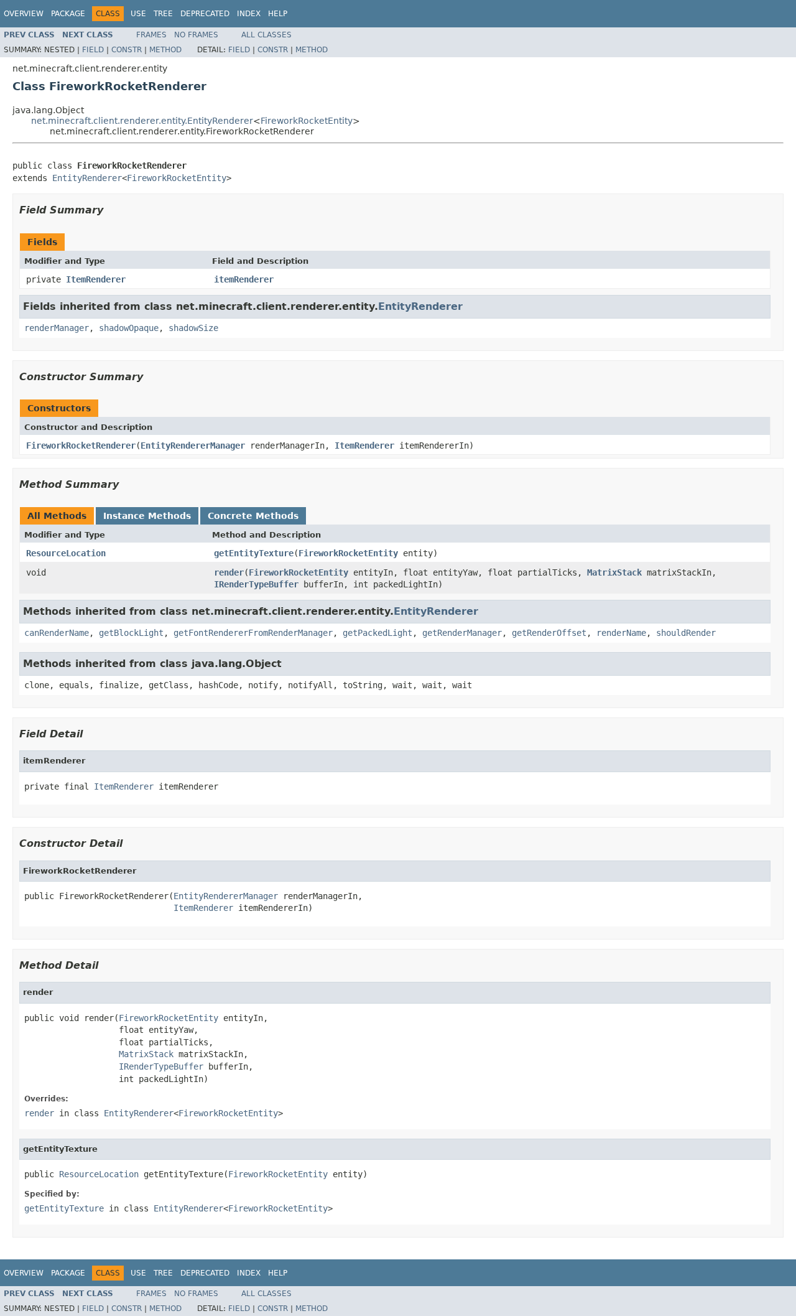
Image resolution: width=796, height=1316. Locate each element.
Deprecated (204, 13)
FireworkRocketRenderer (81, 445)
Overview (24, 13)
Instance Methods (147, 516)
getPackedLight (377, 633)
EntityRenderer (87, 178)
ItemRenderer (96, 279)
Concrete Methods (253, 516)
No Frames (196, 34)
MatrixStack (614, 572)
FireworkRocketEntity (307, 121)
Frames (151, 34)
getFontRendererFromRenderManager (253, 633)
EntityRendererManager (193, 445)
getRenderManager (462, 633)
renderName (621, 633)
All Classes (266, 34)
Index (249, 13)
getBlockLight (131, 633)
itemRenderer (244, 279)
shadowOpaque (129, 328)
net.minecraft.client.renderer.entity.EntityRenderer (142, 121)
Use (138, 13)
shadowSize (193, 328)
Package (68, 13)
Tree (163, 13)
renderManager (56, 328)
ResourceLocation (66, 553)
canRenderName (56, 633)
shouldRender (686, 633)
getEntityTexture (254, 553)
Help (277, 13)
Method (165, 49)
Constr (126, 49)
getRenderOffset (549, 633)
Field (93, 49)
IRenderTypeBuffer (256, 584)
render (229, 572)
